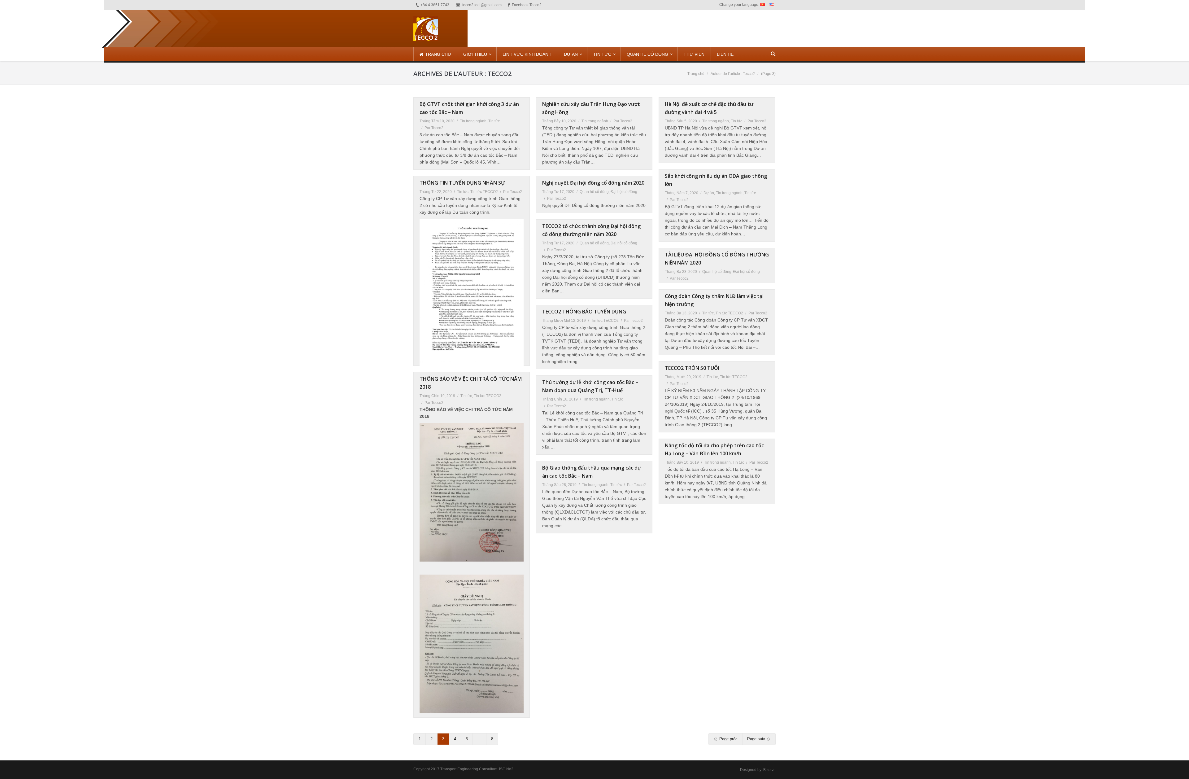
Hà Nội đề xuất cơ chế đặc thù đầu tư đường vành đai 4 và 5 (709, 108)
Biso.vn (769, 770)
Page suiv (756, 739)
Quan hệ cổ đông (594, 192)
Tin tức (494, 121)
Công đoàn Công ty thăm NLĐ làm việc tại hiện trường (714, 300)
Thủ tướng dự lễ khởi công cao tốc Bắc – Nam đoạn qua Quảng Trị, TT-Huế (590, 386)
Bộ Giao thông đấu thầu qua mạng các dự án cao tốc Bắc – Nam (591, 471)
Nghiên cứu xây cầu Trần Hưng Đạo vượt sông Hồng (591, 108)
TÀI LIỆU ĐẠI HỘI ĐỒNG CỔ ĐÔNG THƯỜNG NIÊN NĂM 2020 (717, 258)
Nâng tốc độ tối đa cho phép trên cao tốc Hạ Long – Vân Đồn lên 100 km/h (714, 449)
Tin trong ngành (473, 121)
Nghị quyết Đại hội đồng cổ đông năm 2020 (593, 182)
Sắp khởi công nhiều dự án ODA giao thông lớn (716, 180)
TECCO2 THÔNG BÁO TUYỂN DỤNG (584, 311)
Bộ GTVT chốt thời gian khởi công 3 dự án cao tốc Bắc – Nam (469, 108)
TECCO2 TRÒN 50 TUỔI (692, 368)
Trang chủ (695, 74)
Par (434, 128)
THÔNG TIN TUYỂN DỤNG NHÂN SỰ (462, 182)
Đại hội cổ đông (624, 192)
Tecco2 (500, 73)
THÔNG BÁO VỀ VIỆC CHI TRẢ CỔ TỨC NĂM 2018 (471, 382)
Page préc (728, 739)
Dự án (708, 193)
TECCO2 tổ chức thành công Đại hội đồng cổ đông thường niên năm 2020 (591, 230)
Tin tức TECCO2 (484, 192)
